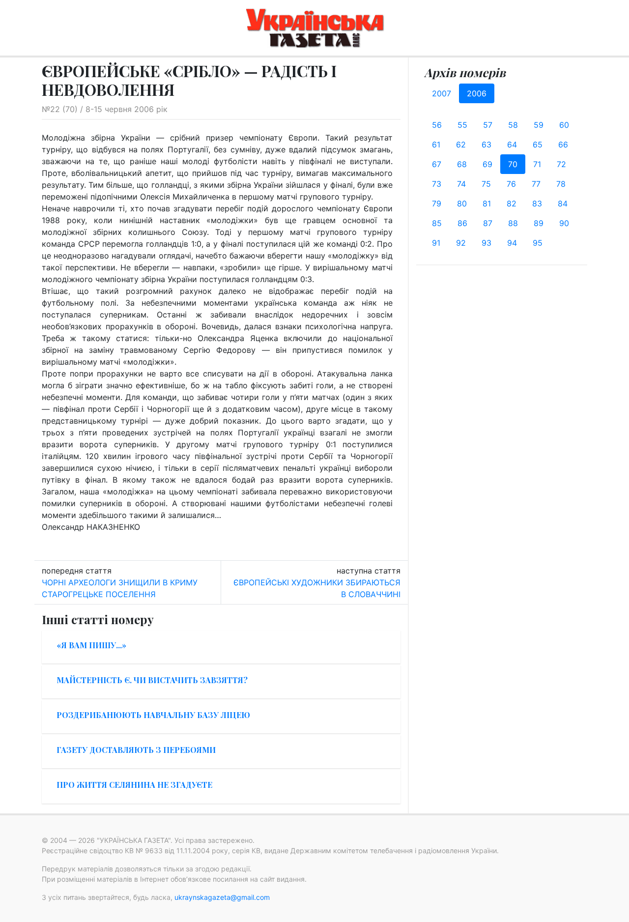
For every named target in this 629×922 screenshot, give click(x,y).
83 (537, 203)
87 (487, 223)
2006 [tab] (476, 93)
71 (537, 164)
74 (461, 184)
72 (561, 164)
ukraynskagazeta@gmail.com (222, 897)
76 (511, 184)
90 (564, 223)
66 (563, 144)
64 (512, 144)
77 (536, 184)
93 (486, 243)
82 (511, 203)
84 (563, 203)
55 (462, 125)
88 (513, 223)
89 (538, 223)
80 (462, 203)
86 (462, 223)
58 (513, 125)
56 (437, 125)
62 (461, 144)
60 (564, 125)
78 (561, 184)
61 (436, 144)
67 (436, 164)
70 (512, 164)
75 (486, 184)
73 (436, 184)
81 (487, 203)
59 (538, 125)
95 (538, 243)
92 (461, 243)
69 (487, 164)
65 (538, 144)
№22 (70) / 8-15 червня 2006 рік (105, 109)
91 (436, 243)
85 (437, 223)
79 (436, 203)
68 (462, 164)
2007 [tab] (441, 93)
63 (486, 144)
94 (512, 243)
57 (487, 125)
